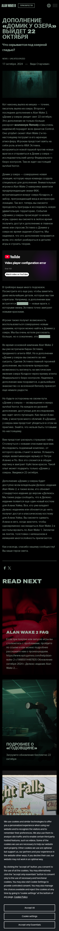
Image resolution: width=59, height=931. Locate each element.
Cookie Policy (21, 897)
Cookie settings (29, 916)
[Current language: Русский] (49, 5)
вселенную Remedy (26, 125)
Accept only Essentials (29, 925)
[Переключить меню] (55, 5)
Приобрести (26, 5)
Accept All (30, 908)
